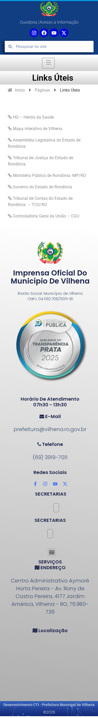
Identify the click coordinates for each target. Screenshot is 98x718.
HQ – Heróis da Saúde (33, 117)
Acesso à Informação (58, 22)
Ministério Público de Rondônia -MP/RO (49, 175)
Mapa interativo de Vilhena (37, 128)
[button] (52, 552)
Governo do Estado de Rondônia (42, 186)
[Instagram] (45, 484)
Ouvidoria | (29, 22)
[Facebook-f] (35, 484)
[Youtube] (54, 32)
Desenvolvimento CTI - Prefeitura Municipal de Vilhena (49, 705)
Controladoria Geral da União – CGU (45, 216)
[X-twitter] (64, 32)
